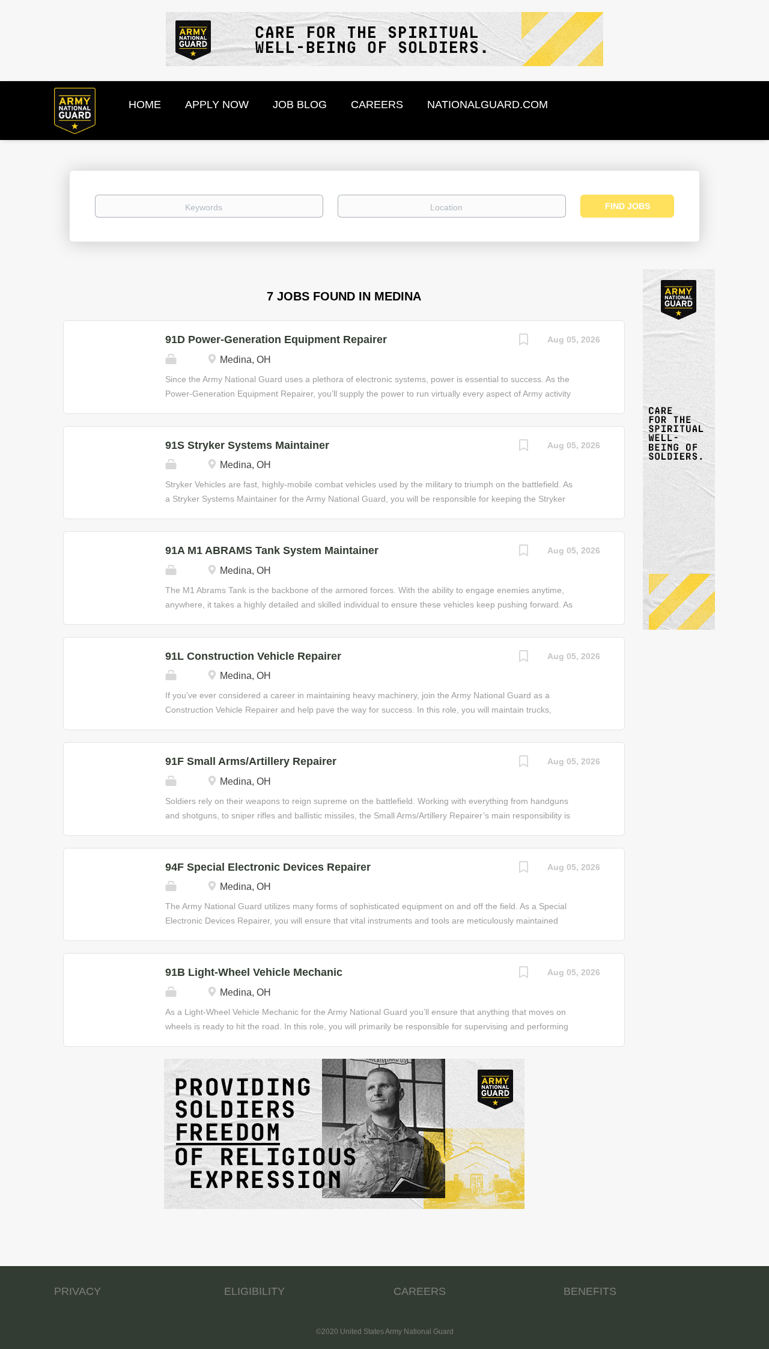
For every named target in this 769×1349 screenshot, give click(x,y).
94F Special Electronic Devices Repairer (268, 867)
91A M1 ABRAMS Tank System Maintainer (271, 550)
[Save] (523, 341)
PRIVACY (77, 1291)
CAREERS (420, 1291)
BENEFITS (590, 1291)
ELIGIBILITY (254, 1291)
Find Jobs (627, 206)
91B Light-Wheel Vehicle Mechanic (253, 972)
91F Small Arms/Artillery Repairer (250, 761)
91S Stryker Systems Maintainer (247, 445)
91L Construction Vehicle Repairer (253, 656)
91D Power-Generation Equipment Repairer (276, 339)
